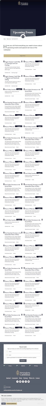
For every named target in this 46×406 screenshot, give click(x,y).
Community (15, 378)
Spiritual (8, 378)
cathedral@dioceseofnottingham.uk (13, 390)
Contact (38, 378)
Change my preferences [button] (11, 403)
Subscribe (22, 360)
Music (20, 378)
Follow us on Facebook (17, 381)
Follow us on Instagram (23, 381)
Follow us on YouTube (28, 381)
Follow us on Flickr (26, 381)
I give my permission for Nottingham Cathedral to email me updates (21, 357)
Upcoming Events (15, 38)
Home (5, 38)
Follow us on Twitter (20, 381)
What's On (9, 38)
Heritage (25, 378)
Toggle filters (22, 55)
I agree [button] (3, 403)
